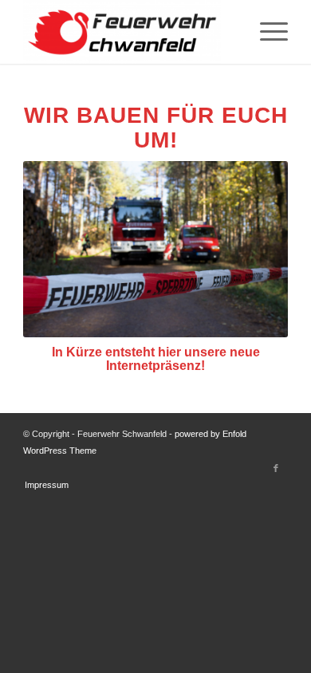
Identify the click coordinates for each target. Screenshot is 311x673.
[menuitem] (266, 32)
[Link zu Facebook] (276, 468)
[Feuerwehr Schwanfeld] (128, 32)
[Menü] (266, 32)
